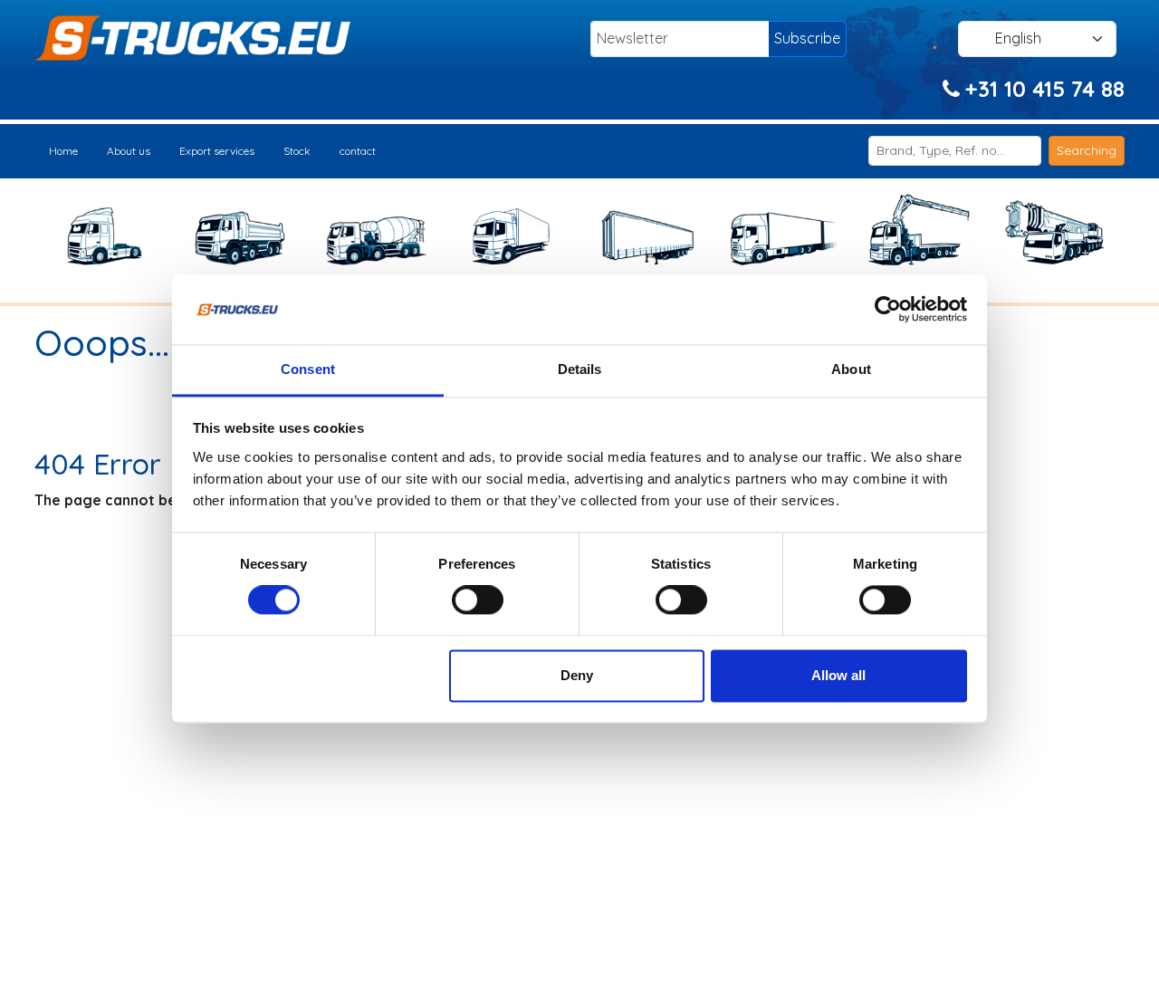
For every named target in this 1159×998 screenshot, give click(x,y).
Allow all (838, 675)
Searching (1086, 150)
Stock (297, 151)
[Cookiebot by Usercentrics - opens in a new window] (888, 309)
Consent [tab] (308, 369)
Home (63, 151)
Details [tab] (580, 369)
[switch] (477, 600)
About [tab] (851, 369)
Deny (576, 675)
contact (358, 151)
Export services (216, 151)
